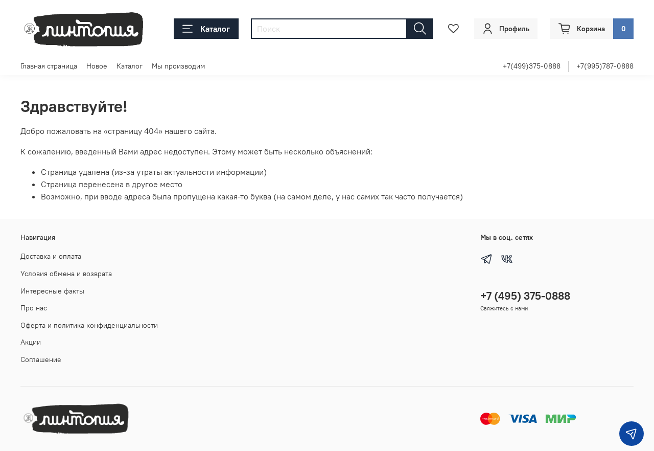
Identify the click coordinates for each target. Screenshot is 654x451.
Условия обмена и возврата (66, 273)
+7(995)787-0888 (605, 66)
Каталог (215, 29)
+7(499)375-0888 (531, 66)
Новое (96, 66)
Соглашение (40, 359)
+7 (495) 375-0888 (525, 296)
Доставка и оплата (50, 256)
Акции (30, 342)
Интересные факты (52, 291)
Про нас (33, 307)
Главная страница (48, 66)
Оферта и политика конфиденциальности (89, 325)
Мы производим (178, 66)
